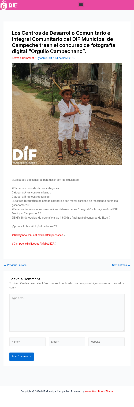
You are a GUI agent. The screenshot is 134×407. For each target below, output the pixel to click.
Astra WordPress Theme (99, 391)
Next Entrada (121, 265)
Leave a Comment (23, 58)
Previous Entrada (15, 265)
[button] (81, 4)
